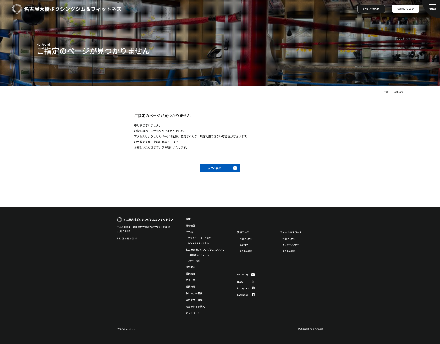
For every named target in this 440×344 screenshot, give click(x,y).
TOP (386, 92)
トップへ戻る (213, 168)
